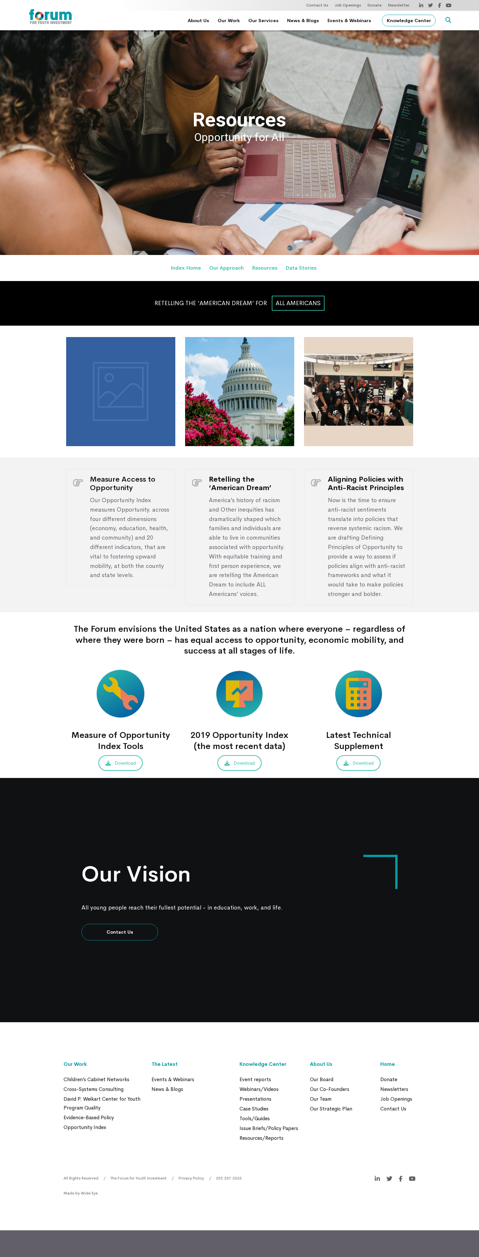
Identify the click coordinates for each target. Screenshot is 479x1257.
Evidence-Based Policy (89, 1117)
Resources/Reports (261, 1138)
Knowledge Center (409, 20)
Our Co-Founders (329, 1089)
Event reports (255, 1079)
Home (387, 1064)
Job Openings (348, 5)
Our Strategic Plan (331, 1109)
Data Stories (300, 267)
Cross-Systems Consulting (93, 1089)
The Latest (165, 1064)
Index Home (186, 267)
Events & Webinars (349, 20)
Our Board (321, 1079)
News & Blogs (303, 20)
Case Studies (254, 1109)
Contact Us (317, 5)
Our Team (320, 1099)
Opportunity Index (85, 1127)
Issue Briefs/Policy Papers (269, 1128)
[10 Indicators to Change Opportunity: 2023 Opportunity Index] (120, 391)
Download (125, 763)
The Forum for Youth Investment (138, 1178)
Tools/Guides (255, 1118)
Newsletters (394, 1089)
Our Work (229, 20)
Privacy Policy (191, 1178)
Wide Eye (89, 1193)
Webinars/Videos (259, 1089)
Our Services (263, 20)
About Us (198, 20)
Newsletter (398, 5)
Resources (264, 267)
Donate (375, 5)
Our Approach (226, 267)
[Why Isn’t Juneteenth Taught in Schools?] (358, 391)
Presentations (255, 1099)
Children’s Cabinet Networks (96, 1079)
